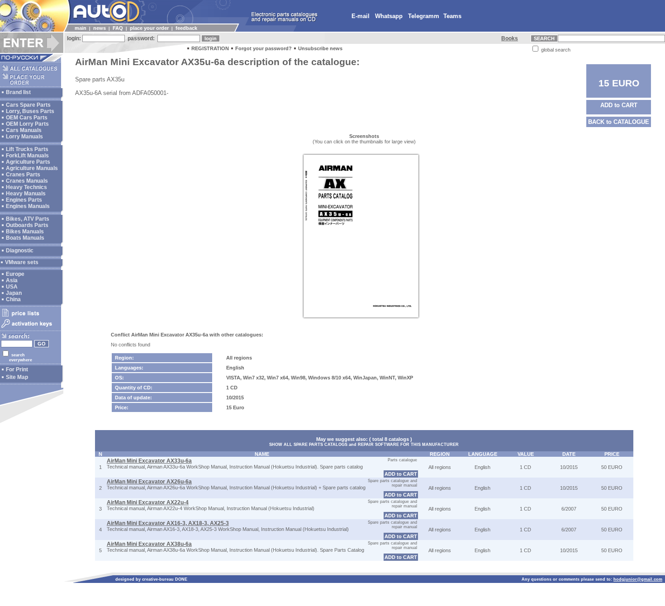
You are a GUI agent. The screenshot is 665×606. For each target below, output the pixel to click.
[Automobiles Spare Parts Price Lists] (30, 316)
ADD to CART (618, 105)
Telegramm (423, 16)
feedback (186, 28)
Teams (452, 16)
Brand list (18, 92)
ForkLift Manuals (27, 155)
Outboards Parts (27, 225)
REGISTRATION (210, 48)
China (13, 299)
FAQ (118, 28)
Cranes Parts (23, 174)
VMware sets (21, 262)
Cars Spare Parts (28, 105)
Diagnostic (19, 250)
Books (509, 38)
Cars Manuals (24, 130)
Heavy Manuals (26, 193)
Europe (15, 274)
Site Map (17, 377)
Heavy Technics (26, 187)
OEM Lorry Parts (27, 124)
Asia (12, 280)
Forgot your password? (263, 48)
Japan (14, 293)
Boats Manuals (25, 238)
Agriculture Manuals (32, 168)
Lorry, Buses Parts (30, 111)
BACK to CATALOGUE (618, 121)
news (99, 28)
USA (12, 287)
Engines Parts (24, 200)
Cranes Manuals (27, 181)
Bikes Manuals (25, 231)
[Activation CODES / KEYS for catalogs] (30, 328)
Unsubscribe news (320, 48)
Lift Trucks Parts (27, 149)
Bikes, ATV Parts (27, 219)
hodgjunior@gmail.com (637, 579)
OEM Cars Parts (27, 117)
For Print (17, 369)
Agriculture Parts (28, 162)
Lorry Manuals (24, 136)
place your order (149, 28)
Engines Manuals (28, 206)
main (80, 28)
